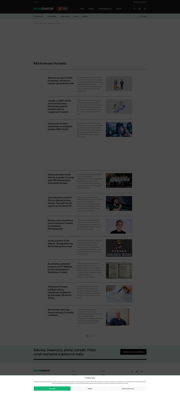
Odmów (90, 388)
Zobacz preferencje (128, 388)
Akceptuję (52, 388)
